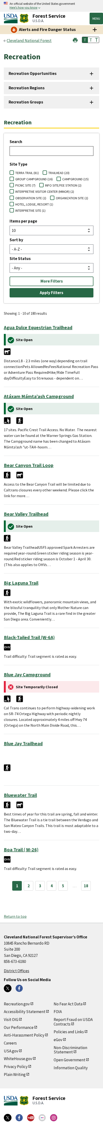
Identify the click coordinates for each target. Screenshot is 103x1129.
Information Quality (71, 1067)
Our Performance (19, 1027)
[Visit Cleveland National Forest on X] (7, 988)
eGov (58, 1039)
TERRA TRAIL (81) (27, 173)
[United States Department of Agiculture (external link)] (12, 18)
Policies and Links (69, 1031)
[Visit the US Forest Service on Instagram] (53, 1118)
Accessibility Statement (24, 1011)
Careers (10, 1043)
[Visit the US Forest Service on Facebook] (19, 1118)
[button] (75, 39)
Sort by (16, 239)
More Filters (51, 281)
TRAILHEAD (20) (58, 173)
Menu (96, 18)
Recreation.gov (17, 1004)
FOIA (58, 1011)
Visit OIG (11, 1019)
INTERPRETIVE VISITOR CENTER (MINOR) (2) (44, 191)
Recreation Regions (27, 88)
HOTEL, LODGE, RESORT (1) (34, 204)
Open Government (69, 1060)
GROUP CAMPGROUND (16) (34, 179)
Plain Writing (15, 1074)
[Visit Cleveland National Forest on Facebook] (19, 988)
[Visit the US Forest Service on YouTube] (30, 1118)
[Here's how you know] (51, 6)
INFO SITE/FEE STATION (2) (63, 185)
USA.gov (11, 1051)
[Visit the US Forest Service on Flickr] (42, 1118)
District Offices (16, 970)
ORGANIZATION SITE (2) (72, 198)
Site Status (20, 258)
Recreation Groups (26, 102)
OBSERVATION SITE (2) (30, 198)
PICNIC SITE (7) (25, 185)
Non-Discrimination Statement (70, 1050)
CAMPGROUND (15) (75, 179)
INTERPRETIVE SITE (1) (30, 210)
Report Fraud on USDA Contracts (73, 1022)
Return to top (15, 916)
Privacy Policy (16, 1066)
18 (86, 885)
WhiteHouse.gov (18, 1058)
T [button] (85, 39)
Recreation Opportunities (33, 73)
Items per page (23, 221)
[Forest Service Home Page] (24, 18)
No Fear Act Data (68, 1004)
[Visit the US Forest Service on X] (7, 1118)
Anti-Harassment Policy (24, 1035)
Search (16, 141)
